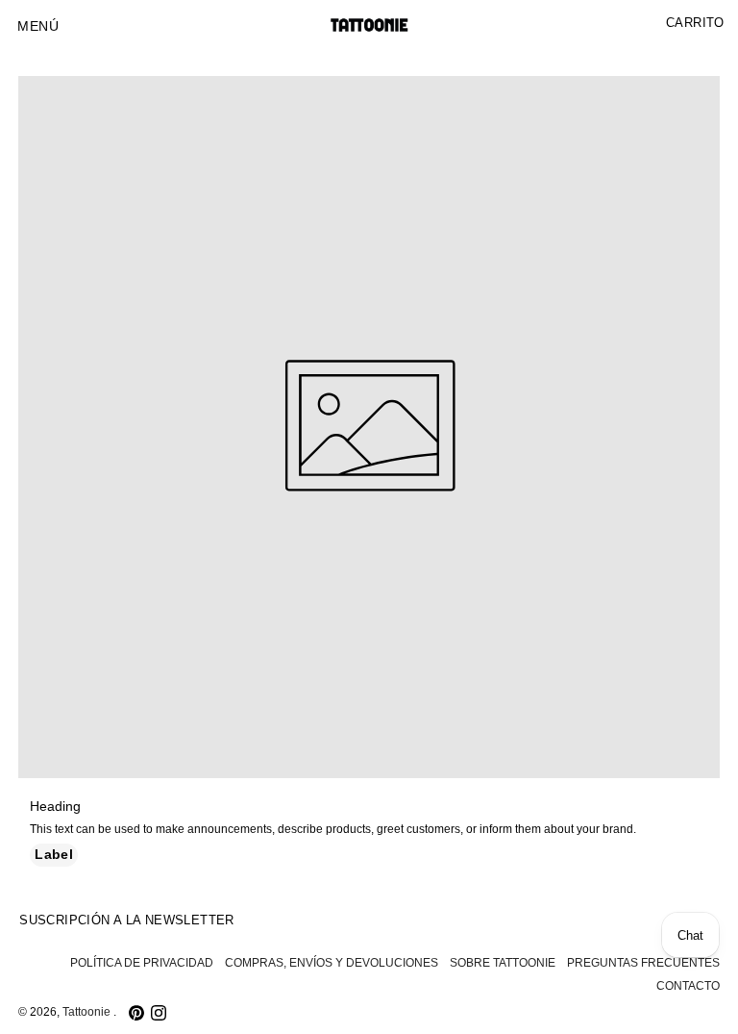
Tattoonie (87, 1012)
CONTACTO (688, 986)
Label (54, 854)
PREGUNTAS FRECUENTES (643, 963)
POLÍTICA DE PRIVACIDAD (141, 963)
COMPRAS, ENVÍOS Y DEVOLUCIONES (331, 963)
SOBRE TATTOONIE (502, 963)
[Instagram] (158, 1013)
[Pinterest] (136, 1013)
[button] (37, 26)
